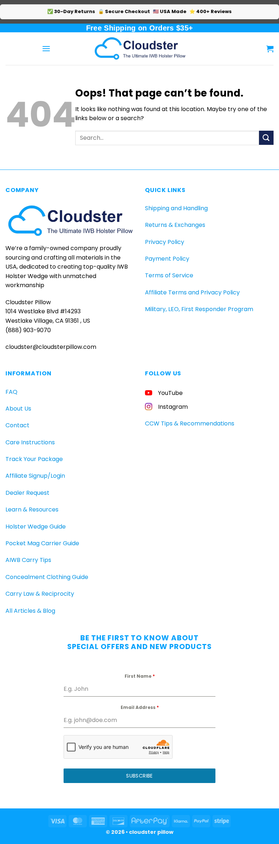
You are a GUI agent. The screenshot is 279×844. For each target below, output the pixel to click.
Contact (17, 425)
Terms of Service (169, 275)
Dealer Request (27, 493)
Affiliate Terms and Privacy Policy (192, 292)
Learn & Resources (31, 509)
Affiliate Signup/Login (35, 476)
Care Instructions (30, 442)
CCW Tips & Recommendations (189, 423)
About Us (18, 408)
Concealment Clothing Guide (46, 577)
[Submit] (266, 138)
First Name (140, 676)
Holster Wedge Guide (35, 526)
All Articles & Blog (30, 611)
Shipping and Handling (176, 208)
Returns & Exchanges (175, 225)
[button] (46, 48)
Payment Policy (167, 258)
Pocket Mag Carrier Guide (42, 543)
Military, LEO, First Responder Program (199, 309)
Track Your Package (34, 459)
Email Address (140, 707)
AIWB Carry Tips (28, 560)
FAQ (11, 392)
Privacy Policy (164, 242)
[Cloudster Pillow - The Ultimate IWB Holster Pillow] (139, 48)
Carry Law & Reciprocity (39, 594)
